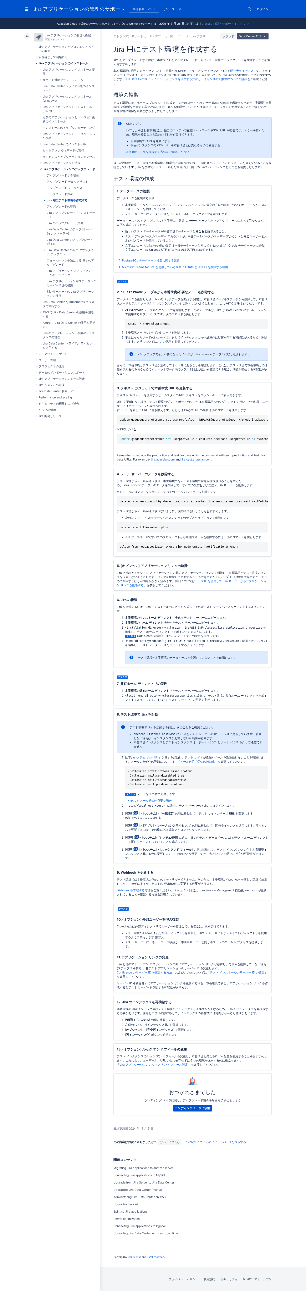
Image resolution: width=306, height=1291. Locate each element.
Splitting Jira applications (130, 1211)
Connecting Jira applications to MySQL (139, 1175)
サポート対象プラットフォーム (63, 80)
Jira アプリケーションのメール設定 (62, 378)
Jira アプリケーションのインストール (63, 63)
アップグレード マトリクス (64, 187)
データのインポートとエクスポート (62, 372)
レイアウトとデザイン (53, 353)
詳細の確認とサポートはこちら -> (227, 23)
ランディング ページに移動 (192, 1108)
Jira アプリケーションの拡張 (61, 163)
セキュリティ (229, 1279)
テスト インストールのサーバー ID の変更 (237, 972)
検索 (249, 9)
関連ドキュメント (144, 9)
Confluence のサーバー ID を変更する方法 (144, 972)
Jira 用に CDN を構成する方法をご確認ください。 (159, 152)
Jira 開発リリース (50, 416)
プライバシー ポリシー (183, 1279)
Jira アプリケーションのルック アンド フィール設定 (154, 1064)
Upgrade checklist (125, 1204)
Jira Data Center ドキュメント (59, 391)
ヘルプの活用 (47, 410)
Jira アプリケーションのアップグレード (69, 169)
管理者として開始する (53, 57)
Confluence (134, 1256)
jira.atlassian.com (163, 459)
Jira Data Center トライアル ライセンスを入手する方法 (161, 79)
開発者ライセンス (241, 70)
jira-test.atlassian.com (196, 459)
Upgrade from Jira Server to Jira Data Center (143, 1182)
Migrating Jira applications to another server (143, 1168)
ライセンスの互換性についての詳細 (224, 79)
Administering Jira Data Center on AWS (139, 1197)
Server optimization (126, 1218)
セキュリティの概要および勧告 (59, 403)
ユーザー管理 (47, 360)
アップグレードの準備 (61, 206)
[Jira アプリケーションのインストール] (183, 36)
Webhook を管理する (131, 890)
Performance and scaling (55, 397)
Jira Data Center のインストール (64, 144)
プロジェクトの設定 (52, 366)
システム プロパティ (147, 757)
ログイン (263, 9)
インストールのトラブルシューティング (69, 127)
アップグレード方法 (60, 194)
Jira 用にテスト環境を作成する (67, 200)
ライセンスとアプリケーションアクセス (69, 156)
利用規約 (209, 1279)
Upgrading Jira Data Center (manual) (138, 1189)
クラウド (228, 36)
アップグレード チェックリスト (67, 181)
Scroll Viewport (155, 1256)
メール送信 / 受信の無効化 (197, 761)
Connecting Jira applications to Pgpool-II (140, 1226)
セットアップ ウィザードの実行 (63, 150)
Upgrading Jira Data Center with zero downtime (145, 1233)
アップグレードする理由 (63, 175)
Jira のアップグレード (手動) (66, 223)
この (163, 341)
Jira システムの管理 (52, 385)
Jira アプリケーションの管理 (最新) (68, 35)
